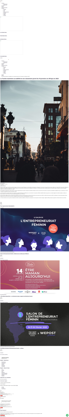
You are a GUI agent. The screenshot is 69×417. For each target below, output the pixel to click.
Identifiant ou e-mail (3, 393)
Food (4, 10)
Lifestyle (5, 9)
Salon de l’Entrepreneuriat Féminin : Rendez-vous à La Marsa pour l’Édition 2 (14, 253)
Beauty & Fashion (4, 374)
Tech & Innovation (4, 7)
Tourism (5, 15)
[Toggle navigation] (8, 59)
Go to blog (1, 207)
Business (5, 12)
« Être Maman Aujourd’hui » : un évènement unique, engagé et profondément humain (16, 296)
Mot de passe (2, 394)
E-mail (1, 405)
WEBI (17, 385)
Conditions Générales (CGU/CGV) (5, 382)
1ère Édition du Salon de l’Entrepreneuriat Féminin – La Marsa (11, 348)
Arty (2, 371)
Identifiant (1, 404)
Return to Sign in (2, 416)
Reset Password (2, 415)
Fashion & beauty (6, 11)
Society (5, 13)
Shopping (3, 366)
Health (5, 14)
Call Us (1, 57)
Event (3, 6)
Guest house (4, 362)
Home (3, 74)
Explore (3, 3)
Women (3, 5)
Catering (3, 363)
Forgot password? (3, 396)
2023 (1, 203)
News (3, 75)
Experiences (5, 4)
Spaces (3, 364)
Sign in (1, 395)
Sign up (1, 407)
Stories (3, 8)
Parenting (3, 365)
